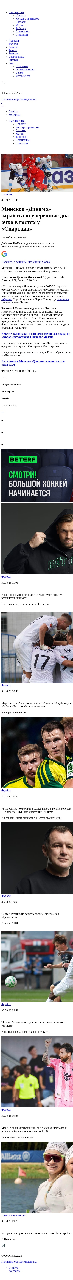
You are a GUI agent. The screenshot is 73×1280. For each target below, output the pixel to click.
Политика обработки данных (19, 99)
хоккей (5, 398)
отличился (63, 299)
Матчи (20, 25)
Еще (11, 63)
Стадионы (22, 34)
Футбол (13, 43)
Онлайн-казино (25, 69)
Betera (19, 72)
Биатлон (14, 53)
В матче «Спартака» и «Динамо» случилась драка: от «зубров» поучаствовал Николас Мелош (35, 335)
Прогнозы (22, 66)
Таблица (21, 28)
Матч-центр (23, 75)
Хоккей (13, 47)
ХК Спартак (7, 391)
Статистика (23, 31)
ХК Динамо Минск (11, 384)
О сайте (13, 111)
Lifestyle (13, 59)
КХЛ (3, 377)
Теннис (13, 50)
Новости (21, 15)
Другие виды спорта (13, 1214)
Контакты (14, 114)
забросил (6, 299)
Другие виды (16, 56)
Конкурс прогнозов (27, 18)
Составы (21, 21)
